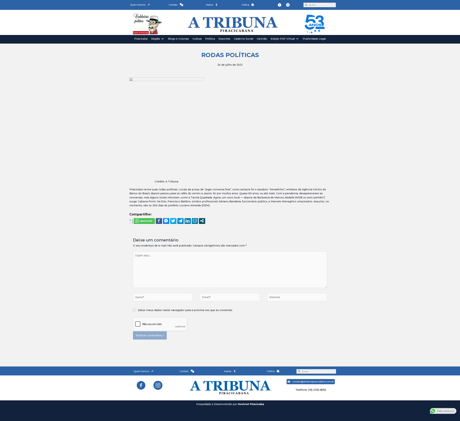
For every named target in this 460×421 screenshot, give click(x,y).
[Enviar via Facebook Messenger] (166, 221)
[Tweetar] (173, 221)
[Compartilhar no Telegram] (180, 221)
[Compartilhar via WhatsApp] (144, 221)
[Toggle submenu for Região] (162, 39)
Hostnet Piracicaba (251, 404)
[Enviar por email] (195, 221)
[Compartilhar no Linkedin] (188, 221)
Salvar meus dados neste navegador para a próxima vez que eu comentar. (185, 310)
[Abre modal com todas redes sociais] (202, 221)
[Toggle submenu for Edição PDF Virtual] (297, 39)
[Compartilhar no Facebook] (159, 221)
